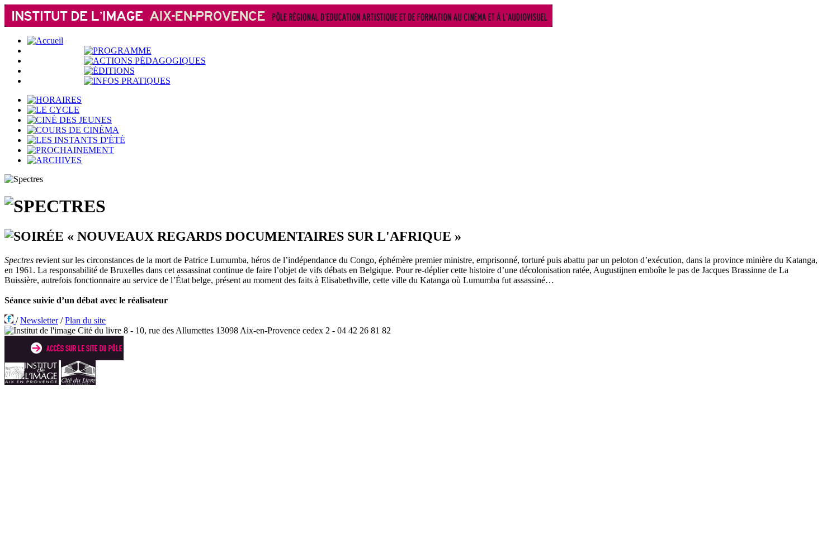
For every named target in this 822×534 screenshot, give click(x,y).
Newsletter (39, 320)
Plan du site (85, 320)
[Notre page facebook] (10, 320)
